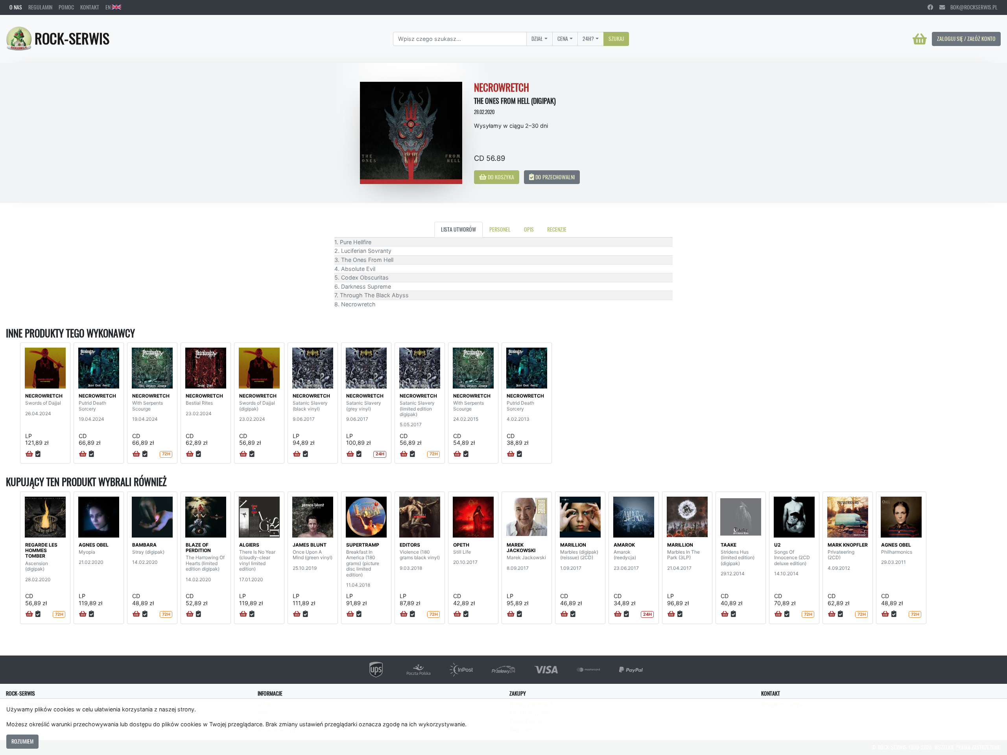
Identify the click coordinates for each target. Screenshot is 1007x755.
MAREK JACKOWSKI (521, 547)
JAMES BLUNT (309, 545)
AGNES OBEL (94, 545)
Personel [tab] (500, 229)
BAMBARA (144, 545)
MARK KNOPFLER (848, 545)
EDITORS (410, 545)
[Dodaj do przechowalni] (38, 454)
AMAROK (624, 545)
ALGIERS (249, 545)
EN (108, 7)
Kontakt (89, 7)
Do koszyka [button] (500, 177)
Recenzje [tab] (556, 229)
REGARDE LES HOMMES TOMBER (41, 550)
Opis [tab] (529, 229)
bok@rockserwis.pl (971, 7)
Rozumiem (22, 741)
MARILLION (573, 545)
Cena (562, 38)
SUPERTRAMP (362, 545)
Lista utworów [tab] (458, 229)
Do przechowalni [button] (554, 177)
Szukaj (616, 38)
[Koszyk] (919, 39)
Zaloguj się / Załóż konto (966, 38)
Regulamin (40, 7)
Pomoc (66, 7)
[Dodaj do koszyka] (29, 454)
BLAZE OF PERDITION (198, 547)
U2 (777, 545)
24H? (588, 38)
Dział (537, 38)
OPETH (461, 545)
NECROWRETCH (44, 396)
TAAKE (728, 545)
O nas (15, 7)
